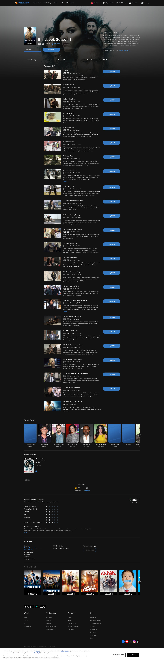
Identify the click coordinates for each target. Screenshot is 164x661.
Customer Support (95, 623)
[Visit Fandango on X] (130, 641)
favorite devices (123, 50)
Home (26, 617)
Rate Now (87, 491)
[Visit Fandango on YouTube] (127, 641)
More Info (89, 60)
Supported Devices (95, 620)
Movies (26, 620)
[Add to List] (36, 471)
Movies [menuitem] (56, 3)
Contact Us (93, 629)
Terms (38, 651)
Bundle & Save (62, 60)
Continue (133, 654)
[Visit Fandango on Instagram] (134, 641)
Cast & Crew (47, 60)
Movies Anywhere (73, 626)
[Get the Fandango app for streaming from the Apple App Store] (29, 606)
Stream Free (27, 626)
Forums (92, 626)
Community (77, 491)
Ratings (77, 60)
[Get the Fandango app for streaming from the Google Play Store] (40, 606)
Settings (48, 623)
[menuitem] (121, 3)
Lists (69, 617)
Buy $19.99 (51, 50)
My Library (49, 617)
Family (70, 620)
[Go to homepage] (22, 3)
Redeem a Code (51, 629)
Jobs (91, 638)
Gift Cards (71, 629)
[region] (82, 654)
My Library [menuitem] (69, 3)
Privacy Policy (65, 651)
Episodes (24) (32, 60)
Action (26, 548)
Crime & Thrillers (29, 550)
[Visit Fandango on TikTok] (138, 641)
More (65, 181)
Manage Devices (51, 626)
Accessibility (93, 635)
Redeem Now (90, 550)
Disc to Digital (72, 623)
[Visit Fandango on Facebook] (123, 641)
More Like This (104, 60)
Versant (17, 651)
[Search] (147, 3)
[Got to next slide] (140, 436)
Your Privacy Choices (119, 654)
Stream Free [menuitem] (37, 3)
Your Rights (37, 653)
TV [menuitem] (62, 3)
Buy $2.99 (112, 71)
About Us (93, 617)
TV (25, 623)
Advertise (93, 632)
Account (48, 620)
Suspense (37, 548)
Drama (31, 548)
